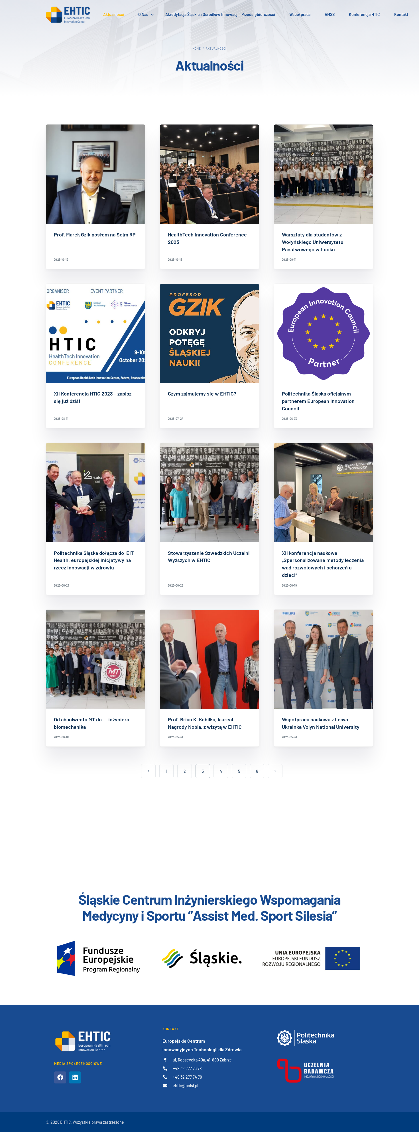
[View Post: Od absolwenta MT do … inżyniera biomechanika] (95, 659)
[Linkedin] (75, 1077)
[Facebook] (60, 1077)
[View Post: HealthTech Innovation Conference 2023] (209, 174)
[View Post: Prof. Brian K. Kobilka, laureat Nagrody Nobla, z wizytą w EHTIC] (209, 659)
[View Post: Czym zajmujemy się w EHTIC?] (209, 333)
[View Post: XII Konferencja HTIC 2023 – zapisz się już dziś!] (95, 333)
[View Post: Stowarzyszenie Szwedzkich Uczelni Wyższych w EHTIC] (209, 492)
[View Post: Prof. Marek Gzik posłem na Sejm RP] (95, 174)
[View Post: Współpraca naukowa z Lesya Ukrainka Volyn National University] (323, 659)
